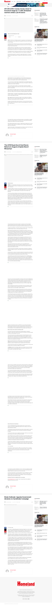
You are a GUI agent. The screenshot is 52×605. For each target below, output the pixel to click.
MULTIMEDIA (28, 1)
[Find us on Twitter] (25, 599)
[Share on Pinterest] (5, 38)
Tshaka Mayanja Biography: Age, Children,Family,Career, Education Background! (39, 40)
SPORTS (36, 1)
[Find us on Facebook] (23, 599)
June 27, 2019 (13, 15)
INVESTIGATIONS (19, 1)
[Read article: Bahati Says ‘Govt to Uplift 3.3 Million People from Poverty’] (37, 156)
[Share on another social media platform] (5, 40)
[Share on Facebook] (5, 34)
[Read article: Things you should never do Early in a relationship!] (37, 508)
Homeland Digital (9, 15)
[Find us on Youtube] (28, 599)
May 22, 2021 (41, 157)
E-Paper (39, 1)
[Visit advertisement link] (26, 5)
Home (12, 1)
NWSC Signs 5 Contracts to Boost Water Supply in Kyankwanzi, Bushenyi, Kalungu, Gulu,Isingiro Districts (43, 503)
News (14, 1)
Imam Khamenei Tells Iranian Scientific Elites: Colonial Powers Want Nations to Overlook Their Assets (43, 15)
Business (23, 1)
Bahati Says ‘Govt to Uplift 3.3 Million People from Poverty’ (43, 156)
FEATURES (32, 1)
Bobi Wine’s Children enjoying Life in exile (42, 47)
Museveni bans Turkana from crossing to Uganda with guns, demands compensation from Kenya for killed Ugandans (43, 151)
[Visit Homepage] (7, 1)
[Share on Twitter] (5, 36)
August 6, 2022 (42, 505)
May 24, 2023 (41, 153)
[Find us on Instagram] (27, 599)
